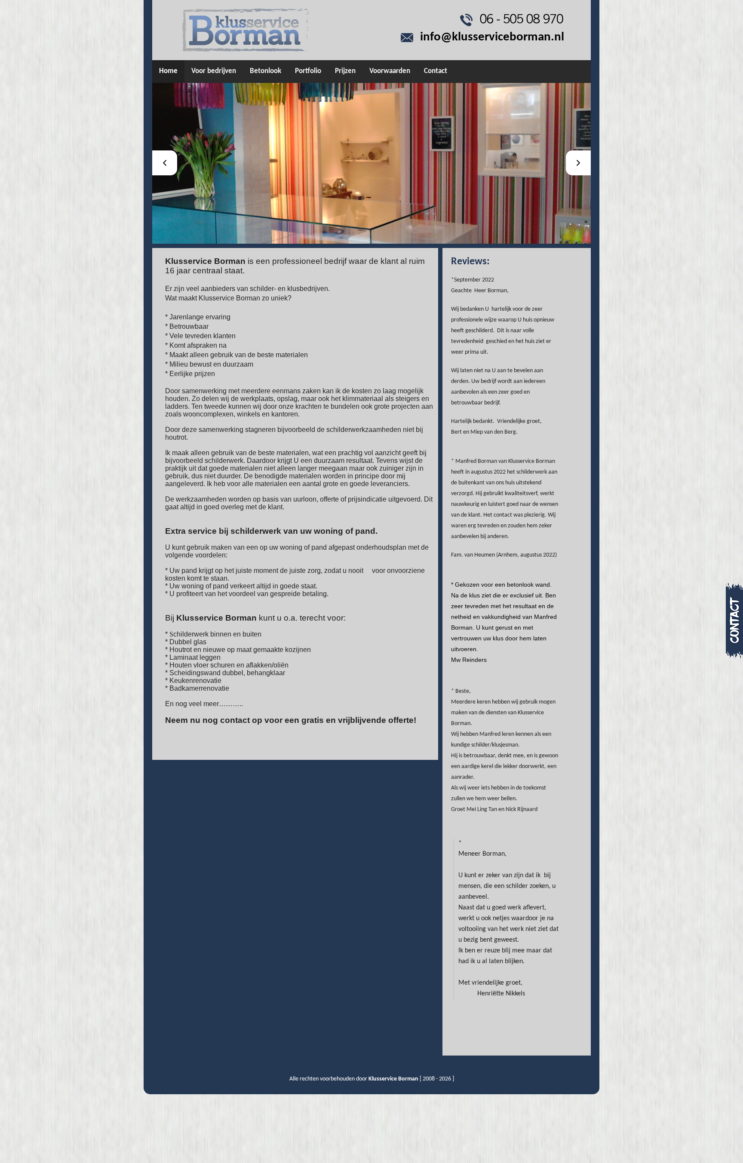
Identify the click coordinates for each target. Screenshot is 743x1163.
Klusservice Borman (393, 1079)
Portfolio (308, 71)
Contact (435, 71)
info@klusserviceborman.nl (492, 37)
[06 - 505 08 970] (521, 19)
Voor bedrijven (213, 71)
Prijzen (345, 71)
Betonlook (265, 71)
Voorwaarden (389, 71)
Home (168, 71)
